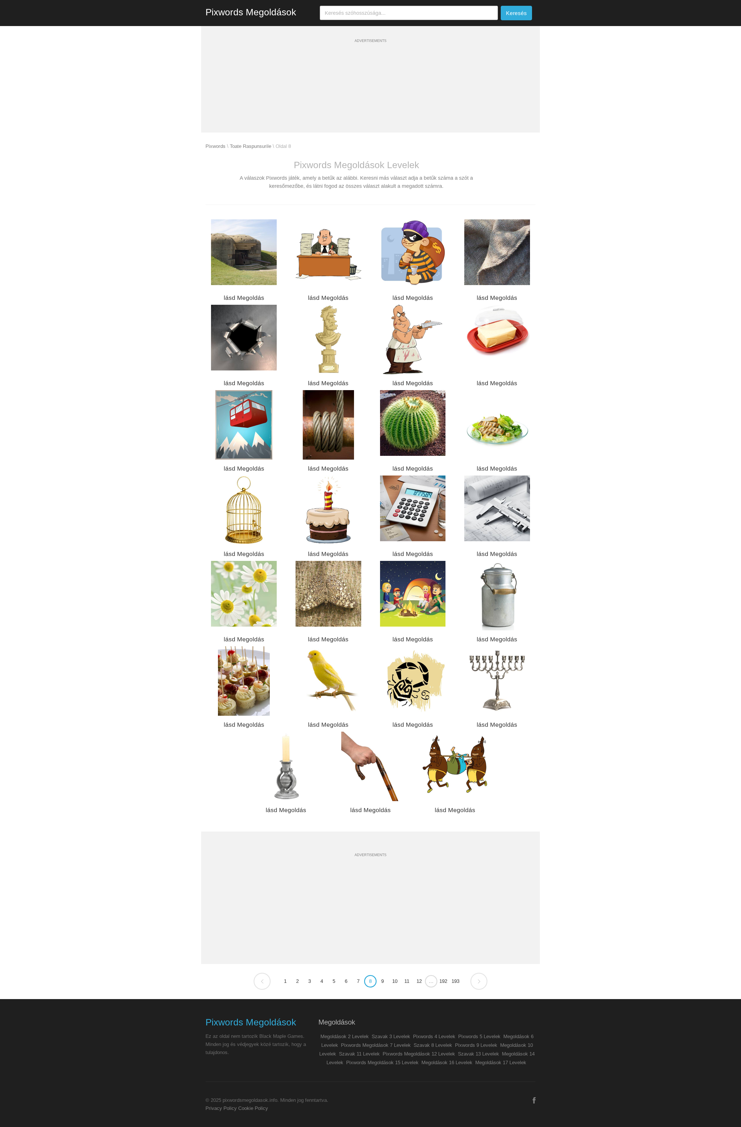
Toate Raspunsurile (250, 146)
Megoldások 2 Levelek (344, 1036)
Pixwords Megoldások (251, 12)
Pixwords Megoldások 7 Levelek (376, 1045)
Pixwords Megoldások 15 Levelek (382, 1062)
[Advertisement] (370, 92)
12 (419, 981)
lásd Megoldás (244, 297)
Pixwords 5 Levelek (479, 1036)
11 (406, 981)
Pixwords (215, 146)
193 (455, 981)
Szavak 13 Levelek (478, 1054)
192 (443, 981)
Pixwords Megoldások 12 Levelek (419, 1054)
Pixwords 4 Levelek (434, 1036)
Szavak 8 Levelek (433, 1045)
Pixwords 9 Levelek (476, 1045)
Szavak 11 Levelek (359, 1054)
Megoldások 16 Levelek (446, 1062)
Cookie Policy (253, 1108)
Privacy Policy (221, 1108)
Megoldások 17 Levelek (500, 1062)
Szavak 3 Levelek (391, 1036)
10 (394, 981)
